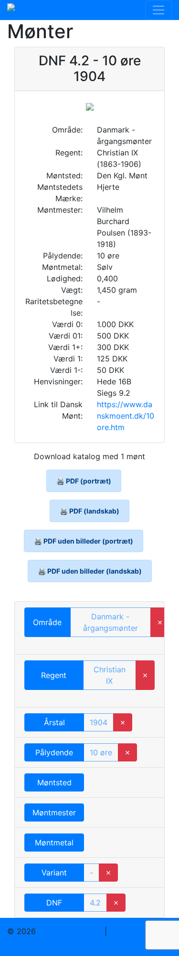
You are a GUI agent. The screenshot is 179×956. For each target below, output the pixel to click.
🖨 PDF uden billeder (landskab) (90, 571)
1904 (98, 722)
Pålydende (54, 752)
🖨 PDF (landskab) (89, 511)
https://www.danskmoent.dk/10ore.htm (125, 416)
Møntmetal (54, 842)
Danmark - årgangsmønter (110, 622)
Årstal (54, 722)
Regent (53, 675)
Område (47, 622)
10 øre (101, 752)
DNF (54, 902)
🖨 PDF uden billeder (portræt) (83, 541)
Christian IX (110, 675)
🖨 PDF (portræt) (83, 481)
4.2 (95, 902)
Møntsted (54, 782)
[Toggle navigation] (158, 10)
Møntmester (54, 812)
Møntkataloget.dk (70, 931)
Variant (54, 872)
